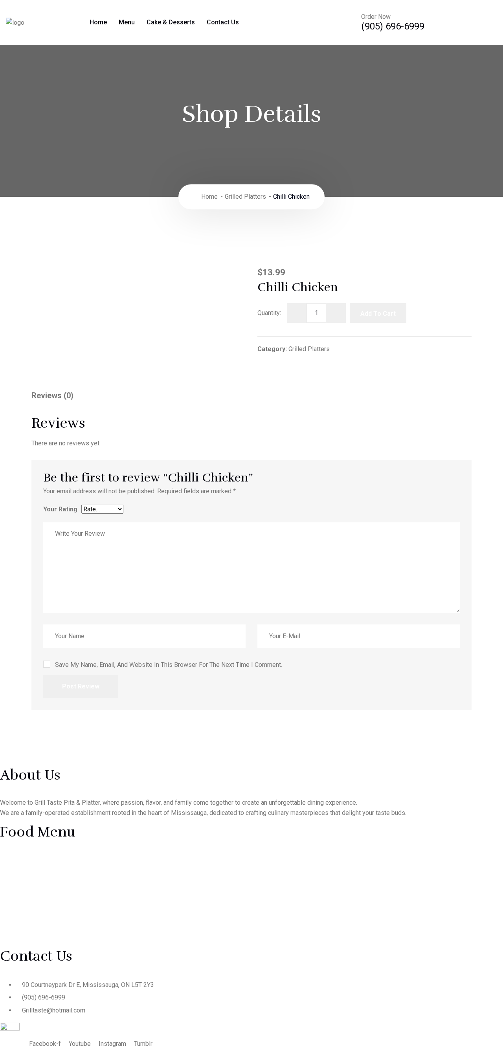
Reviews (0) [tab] (52, 395)
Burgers (19, 911)
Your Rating (60, 509)
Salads (278, 895)
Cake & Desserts (171, 22)
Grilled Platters (245, 196)
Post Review (80, 686)
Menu (127, 22)
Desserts (282, 927)
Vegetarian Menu (32, 944)
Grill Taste (94, 1033)
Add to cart (378, 313)
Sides (277, 911)
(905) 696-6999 (392, 26)
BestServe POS (200, 1033)
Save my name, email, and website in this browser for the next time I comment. (168, 664)
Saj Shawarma (28, 878)
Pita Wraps (284, 878)
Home (98, 22)
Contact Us (223, 22)
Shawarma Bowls (32, 895)
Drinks (17, 927)
